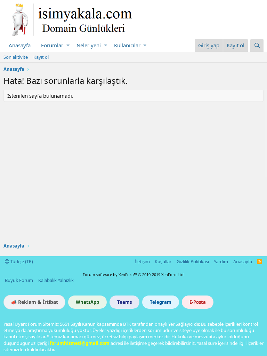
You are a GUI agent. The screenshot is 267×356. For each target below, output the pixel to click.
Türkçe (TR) (21, 261)
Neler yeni (88, 45)
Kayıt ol (41, 57)
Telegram (160, 302)
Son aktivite (15, 57)
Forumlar (52, 45)
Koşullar (163, 261)
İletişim (142, 261)
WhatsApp (87, 302)
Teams (124, 302)
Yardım (221, 261)
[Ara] (257, 45)
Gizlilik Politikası (193, 261)
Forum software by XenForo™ (134, 274)
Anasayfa (20, 45)
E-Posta (197, 302)
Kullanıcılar (127, 45)
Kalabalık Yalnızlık (56, 280)
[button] (68, 45)
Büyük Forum (19, 280)
